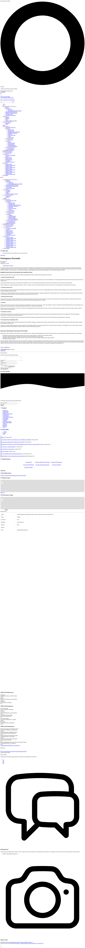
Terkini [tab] (5, 431)
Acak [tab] (4, 434)
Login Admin (12, 751)
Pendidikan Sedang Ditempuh (14, 132)
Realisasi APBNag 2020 (10, 174)
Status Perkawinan (11, 135)
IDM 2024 (7, 123)
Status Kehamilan (11, 143)
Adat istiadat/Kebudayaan (8, 417)
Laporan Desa (6, 415)
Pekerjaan (10, 134)
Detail (6, 509)
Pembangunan (11, 148)
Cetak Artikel (4, 349)
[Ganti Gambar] (11, 366)
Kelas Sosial (10, 139)
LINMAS (7, 118)
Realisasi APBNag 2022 (10, 169)
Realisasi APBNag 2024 (10, 165)
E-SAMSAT (7, 160)
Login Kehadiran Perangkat (21, 751)
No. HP (2, 364)
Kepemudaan (5, 418)
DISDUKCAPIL (8, 159)
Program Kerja (6, 411)
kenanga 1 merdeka (4, 451)
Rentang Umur (11, 129)
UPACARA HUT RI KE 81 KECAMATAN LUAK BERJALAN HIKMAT (15, 439)
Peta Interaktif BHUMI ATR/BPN (14, 110)
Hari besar (5, 424)
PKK (6, 119)
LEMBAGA (5, 116)
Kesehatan (7, 140)
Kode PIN (2, 404)
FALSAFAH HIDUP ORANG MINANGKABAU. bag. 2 (12, 453)
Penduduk (7, 128)
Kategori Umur (11, 130)
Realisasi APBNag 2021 (10, 172)
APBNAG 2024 (8, 166)
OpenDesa (34, 943)
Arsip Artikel (5, 429)
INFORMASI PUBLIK (7, 150)
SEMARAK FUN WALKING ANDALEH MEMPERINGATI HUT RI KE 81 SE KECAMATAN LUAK (21, 444)
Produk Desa (5, 412)
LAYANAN (5, 154)
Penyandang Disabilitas (12, 146)
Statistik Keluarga (9, 138)
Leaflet (83, 491)
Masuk (2, 405)
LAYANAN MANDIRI (10, 155)
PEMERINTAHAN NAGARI (9, 106)
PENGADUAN (8, 158)
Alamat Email (3, 362)
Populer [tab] (4, 432)
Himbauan (5, 425)
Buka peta (2, 492)
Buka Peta (2, 509)
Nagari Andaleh (16, 943)
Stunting (9, 142)
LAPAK (7, 156)
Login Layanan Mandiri (5, 751)
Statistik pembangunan (10, 147)
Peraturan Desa (6, 414)
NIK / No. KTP (3, 402)
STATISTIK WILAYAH (10, 127)
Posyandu (5, 420)
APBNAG (5, 163)
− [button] (2, 483)
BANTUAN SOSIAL (7, 152)
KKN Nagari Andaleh (7, 422)
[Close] (0, 750)
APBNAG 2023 (8, 168)
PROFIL (7, 107)
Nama (2, 361)
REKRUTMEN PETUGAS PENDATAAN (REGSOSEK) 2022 (13, 456)
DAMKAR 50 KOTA (9, 162)
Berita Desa (2, 255)
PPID (4, 125)
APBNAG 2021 (8, 173)
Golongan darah (11, 144)
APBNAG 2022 (8, 170)
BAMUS (7, 117)
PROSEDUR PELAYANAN (11, 111)
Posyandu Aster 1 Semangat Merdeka (7, 446)
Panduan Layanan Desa (7, 413)
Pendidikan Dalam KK (12, 133)
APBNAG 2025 (8, 164)
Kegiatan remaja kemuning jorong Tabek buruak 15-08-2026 (12, 442)
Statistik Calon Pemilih (9, 149)
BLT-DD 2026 (8, 153)
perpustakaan (5, 419)
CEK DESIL (5, 175)
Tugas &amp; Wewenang (10, 115)
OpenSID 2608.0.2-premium (25, 943)
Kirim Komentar (4, 368)
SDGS (6, 124)
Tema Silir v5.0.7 (40, 943)
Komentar (2, 360)
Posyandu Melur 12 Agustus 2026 (7, 449)
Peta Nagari (7, 108)
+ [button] (2, 481)
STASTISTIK (6, 126)
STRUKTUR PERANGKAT (11, 113)
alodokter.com (7, 347)
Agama (9, 136)
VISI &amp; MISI (9, 114)
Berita (4, 427)
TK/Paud (5, 423)
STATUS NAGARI (7, 121)
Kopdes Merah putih (7, 421)
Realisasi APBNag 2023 (10, 167)
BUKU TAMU (8, 157)
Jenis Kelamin (11, 137)
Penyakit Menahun (11, 145)
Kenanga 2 (2, 437)
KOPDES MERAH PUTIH (11, 120)
